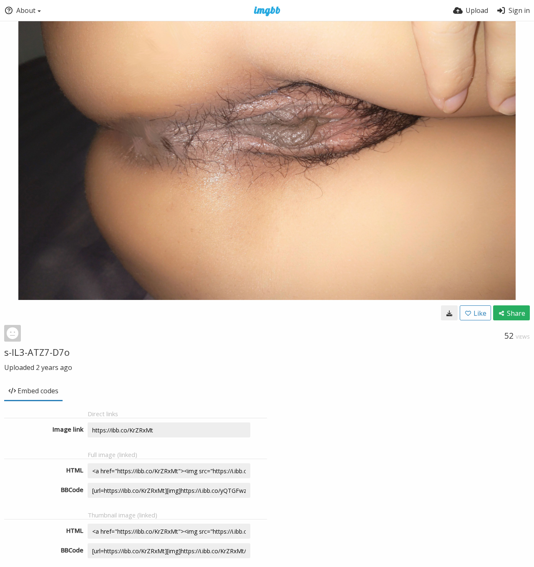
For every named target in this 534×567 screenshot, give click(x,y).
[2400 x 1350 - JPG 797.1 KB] (449, 312)
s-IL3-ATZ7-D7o (37, 352)
